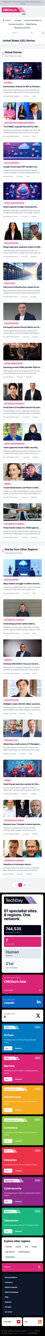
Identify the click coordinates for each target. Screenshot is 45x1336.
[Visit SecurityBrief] (16, 1180)
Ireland (34, 1247)
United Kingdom (24, 1252)
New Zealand (10, 1252)
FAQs (7, 1297)
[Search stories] (39, 1267)
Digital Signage (31, 24)
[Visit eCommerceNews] (16, 1120)
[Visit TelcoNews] (16, 1211)
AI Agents (18, 20)
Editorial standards (11, 1292)
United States (10, 1257)
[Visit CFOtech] (16, 1027)
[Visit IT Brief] (16, 1151)
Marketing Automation (22, 28)
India (26, 1247)
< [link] (15, 885)
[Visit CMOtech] (16, 1058)
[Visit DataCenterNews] (16, 1089)
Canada (18, 1247)
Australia (8, 1247)
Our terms (8, 1312)
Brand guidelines (11, 1277)
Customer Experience (16, 24)
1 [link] (20, 885)
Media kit (18, 1048)
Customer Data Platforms (33, 20)
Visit (6, 1048)
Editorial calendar (11, 1287)
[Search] (31, 32)
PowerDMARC (32, 1333)
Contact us (9, 1282)
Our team (8, 1307)
